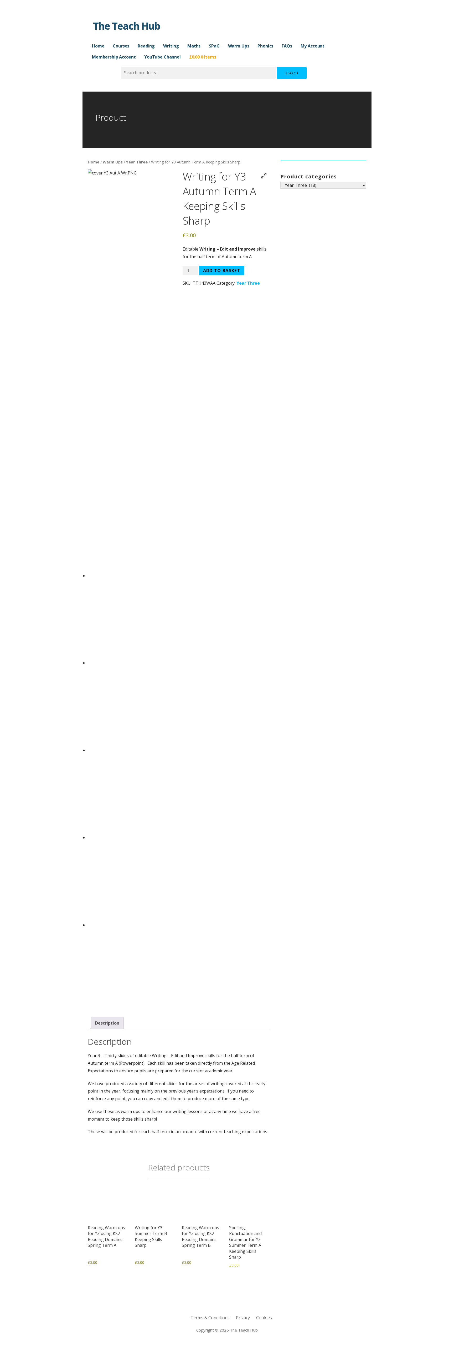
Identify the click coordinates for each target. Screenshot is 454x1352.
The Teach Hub (126, 26)
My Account (312, 46)
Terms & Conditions (210, 1318)
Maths (193, 46)
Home (98, 46)
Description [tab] (107, 1023)
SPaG (214, 46)
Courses (121, 46)
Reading (146, 46)
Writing (171, 46)
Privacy (243, 1318)
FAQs (287, 46)
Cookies (264, 1318)
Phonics (265, 46)
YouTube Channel (162, 57)
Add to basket (221, 270)
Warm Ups (238, 46)
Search (291, 73)
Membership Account (114, 57)
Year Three (137, 162)
